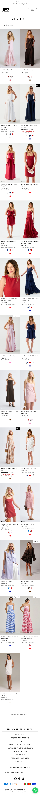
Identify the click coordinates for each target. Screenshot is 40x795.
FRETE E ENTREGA (20, 751)
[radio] (9, 77)
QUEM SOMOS (20, 761)
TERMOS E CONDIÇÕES (20, 758)
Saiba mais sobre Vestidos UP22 (20, 714)
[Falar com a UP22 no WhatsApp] (35, 790)
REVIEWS (20, 741)
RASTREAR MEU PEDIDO (20, 738)
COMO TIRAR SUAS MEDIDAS (20, 745)
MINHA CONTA (20, 735)
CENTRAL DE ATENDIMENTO (19, 729)
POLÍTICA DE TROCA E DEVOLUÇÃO (20, 748)
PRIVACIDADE (20, 755)
